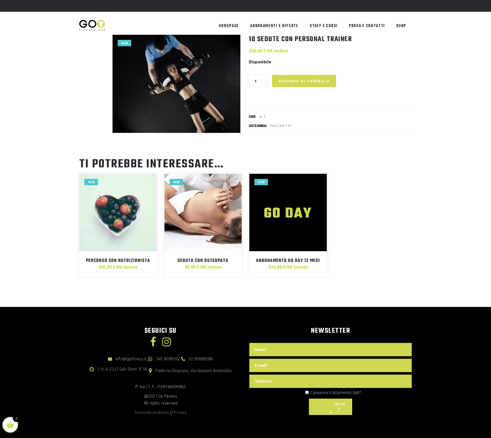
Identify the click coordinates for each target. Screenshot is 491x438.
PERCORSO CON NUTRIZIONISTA (118, 260)
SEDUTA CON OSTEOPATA (202, 260)
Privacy (180, 412)
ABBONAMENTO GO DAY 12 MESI (288, 260)
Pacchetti (281, 126)
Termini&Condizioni (151, 412)
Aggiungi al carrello (304, 81)
